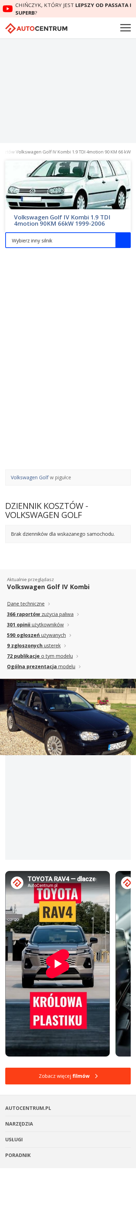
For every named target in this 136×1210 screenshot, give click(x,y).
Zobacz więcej (64, 1076)
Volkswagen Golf (29, 477)
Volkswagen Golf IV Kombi (48, 587)
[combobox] (68, 240)
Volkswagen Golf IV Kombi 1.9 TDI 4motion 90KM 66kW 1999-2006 (62, 220)
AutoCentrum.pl (36, 28)
